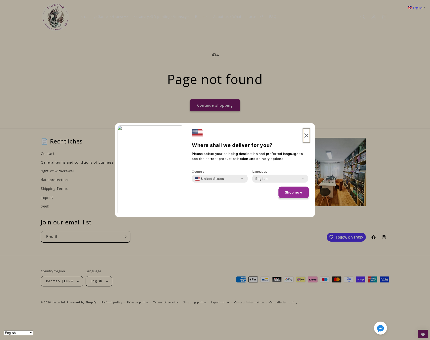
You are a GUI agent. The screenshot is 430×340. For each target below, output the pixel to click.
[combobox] (209, 178)
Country (198, 171)
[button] (380, 329)
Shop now (293, 192)
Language (260, 171)
